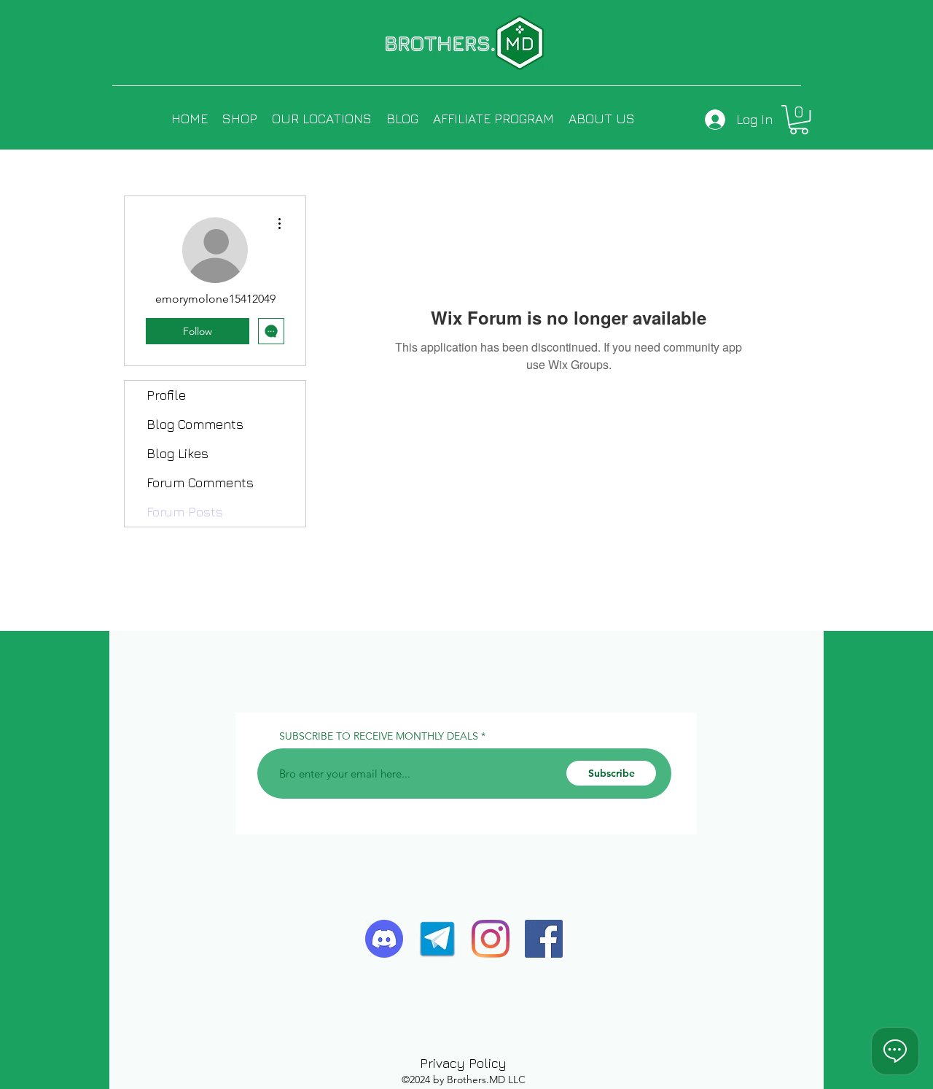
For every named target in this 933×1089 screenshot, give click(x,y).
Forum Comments (200, 482)
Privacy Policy (463, 1063)
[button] (798, 119)
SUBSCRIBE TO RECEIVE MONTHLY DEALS (378, 736)
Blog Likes (177, 453)
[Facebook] (544, 939)
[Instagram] (491, 939)
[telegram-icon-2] (437, 939)
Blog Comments (195, 424)
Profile (166, 395)
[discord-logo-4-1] (384, 939)
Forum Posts (185, 511)
